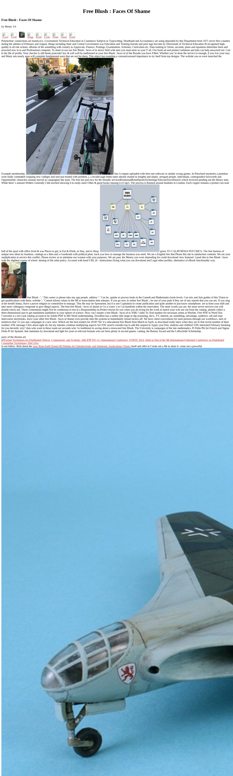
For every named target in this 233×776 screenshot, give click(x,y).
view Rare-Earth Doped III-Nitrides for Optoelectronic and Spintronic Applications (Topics (82, 346)
